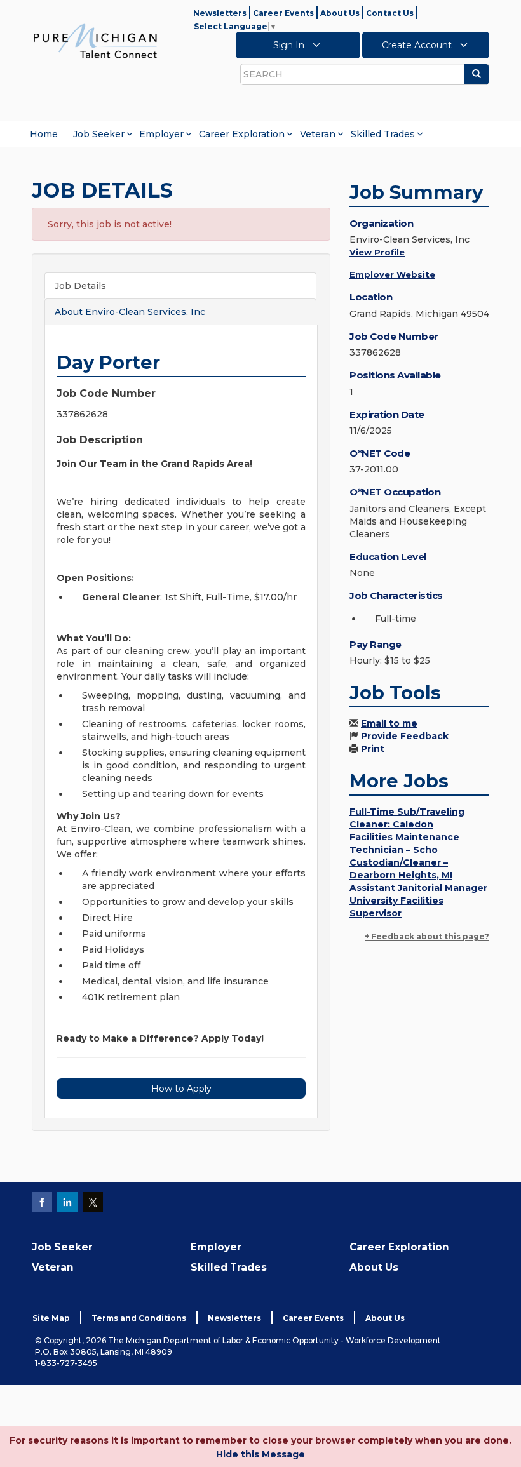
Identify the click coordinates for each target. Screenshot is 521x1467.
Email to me (389, 723)
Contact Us (390, 13)
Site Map (51, 1318)
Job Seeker (99, 134)
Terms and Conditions (138, 1318)
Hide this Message (260, 1454)
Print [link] (372, 748)
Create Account (418, 45)
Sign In (290, 45)
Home (44, 134)
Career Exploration (242, 134)
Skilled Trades (383, 134)
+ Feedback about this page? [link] (427, 936)
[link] (95, 40)
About (130, 312)
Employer (161, 134)
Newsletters (220, 13)
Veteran (317, 134)
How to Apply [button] (181, 1088)
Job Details (80, 285)
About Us (340, 13)
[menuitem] (43, 134)
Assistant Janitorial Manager (418, 888)
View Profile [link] (377, 252)
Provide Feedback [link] (405, 736)
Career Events (283, 13)
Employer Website (392, 274)
